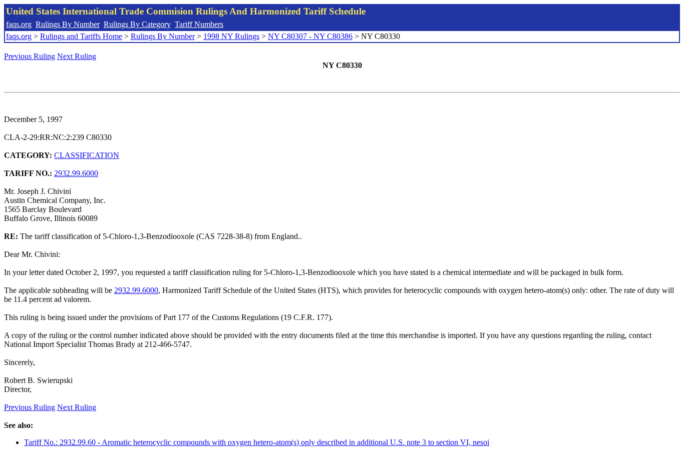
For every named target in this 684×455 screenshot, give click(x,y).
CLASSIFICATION (86, 155)
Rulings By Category (137, 24)
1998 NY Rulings (231, 36)
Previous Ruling (29, 56)
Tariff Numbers (199, 24)
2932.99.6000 (76, 173)
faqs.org (19, 24)
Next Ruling (76, 56)
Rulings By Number (68, 24)
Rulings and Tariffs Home (81, 36)
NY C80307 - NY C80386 (310, 36)
